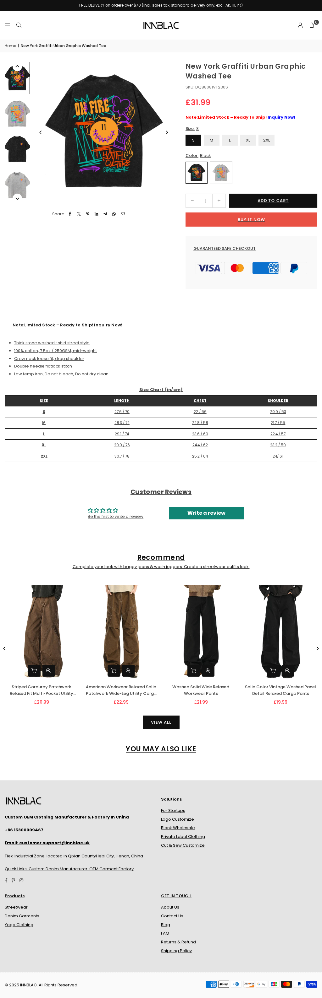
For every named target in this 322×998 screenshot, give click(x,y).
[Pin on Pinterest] (88, 214)
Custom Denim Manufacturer (58, 869)
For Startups (173, 810)
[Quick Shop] (110, 671)
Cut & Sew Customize (183, 845)
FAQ (165, 933)
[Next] (166, 132)
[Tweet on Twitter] (79, 214)
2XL (266, 140)
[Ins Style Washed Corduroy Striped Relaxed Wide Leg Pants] (117, 632)
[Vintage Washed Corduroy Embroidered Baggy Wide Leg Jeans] (197, 632)
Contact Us (172, 916)
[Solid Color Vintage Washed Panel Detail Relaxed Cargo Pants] (37, 632)
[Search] (19, 25)
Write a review (206, 513)
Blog (165, 925)
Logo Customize (177, 819)
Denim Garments (22, 916)
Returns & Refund (178, 942)
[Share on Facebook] (70, 214)
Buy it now (251, 220)
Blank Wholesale (178, 828)
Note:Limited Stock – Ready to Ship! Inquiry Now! (67, 325)
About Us (170, 907)
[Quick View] (124, 671)
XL (248, 140)
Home (10, 45)
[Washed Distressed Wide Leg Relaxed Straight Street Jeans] (276, 632)
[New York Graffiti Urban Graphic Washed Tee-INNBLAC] (17, 78)
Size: (192, 128)
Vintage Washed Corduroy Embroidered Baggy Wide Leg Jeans (197, 690)
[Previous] (41, 132)
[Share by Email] (123, 214)
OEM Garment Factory (111, 869)
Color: (198, 155)
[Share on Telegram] (105, 214)
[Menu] (7, 25)
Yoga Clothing (19, 925)
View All (161, 722)
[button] (311, 25)
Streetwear (16, 907)
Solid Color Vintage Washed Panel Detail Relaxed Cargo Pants (37, 690)
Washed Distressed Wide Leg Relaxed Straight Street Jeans (277, 690)
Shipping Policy (176, 951)
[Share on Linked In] (96, 214)
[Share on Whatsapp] (114, 214)
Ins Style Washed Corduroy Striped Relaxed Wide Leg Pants (117, 690)
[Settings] (300, 25)
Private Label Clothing (183, 837)
